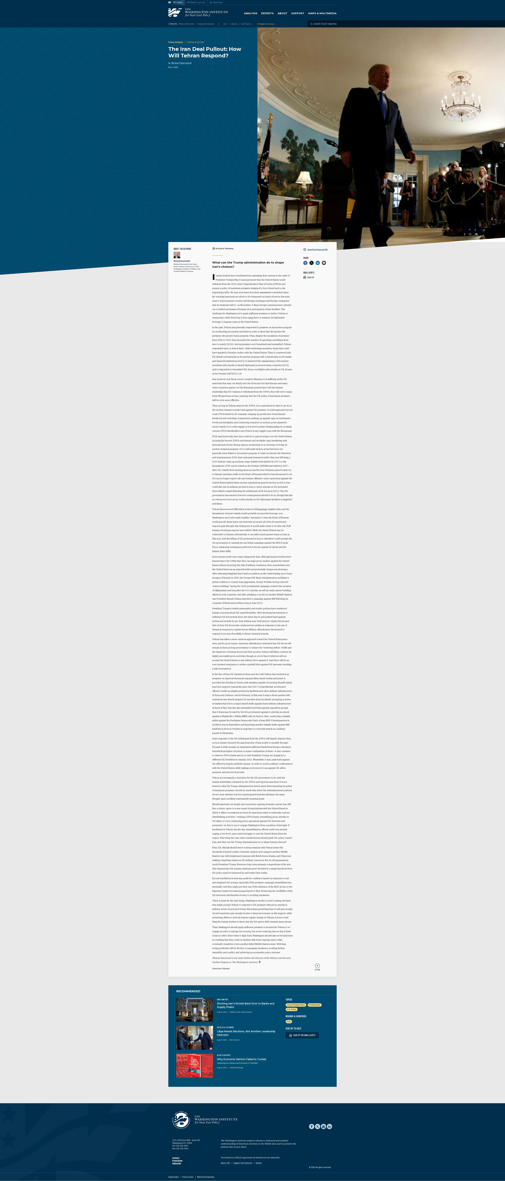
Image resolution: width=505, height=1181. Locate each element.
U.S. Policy (291, 1009)
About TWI (225, 1163)
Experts (267, 13)
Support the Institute (243, 1163)
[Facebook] (305, 263)
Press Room (177, 1160)
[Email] (324, 263)
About (282, 13)
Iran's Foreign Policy (296, 1005)
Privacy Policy (188, 1177)
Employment (173, 1177)
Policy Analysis (176, 42)
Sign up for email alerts (304, 1035)
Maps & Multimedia (322, 13)
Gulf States (246, 24)
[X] (311, 263)
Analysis (250, 13)
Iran (225, 24)
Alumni (259, 1163)
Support (297, 13)
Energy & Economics (206, 24)
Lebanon (234, 24)
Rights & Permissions (205, 1177)
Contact (175, 1158)
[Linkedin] (318, 263)
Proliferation (314, 1005)
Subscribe (176, 1163)
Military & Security (186, 24)
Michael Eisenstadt (181, 63)
